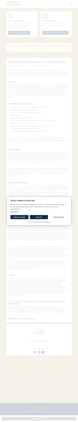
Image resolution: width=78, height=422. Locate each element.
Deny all (39, 217)
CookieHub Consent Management (42, 222)
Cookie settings (58, 217)
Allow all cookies (19, 217)
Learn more (14, 212)
